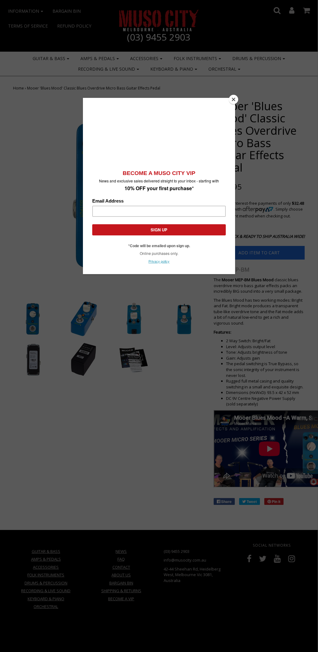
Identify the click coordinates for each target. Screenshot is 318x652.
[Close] (233, 99)
